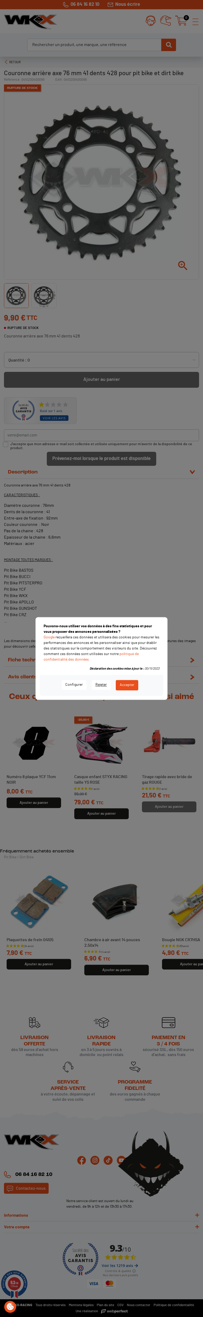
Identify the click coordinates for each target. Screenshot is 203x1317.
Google (49, 637)
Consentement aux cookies (10, 1307)
